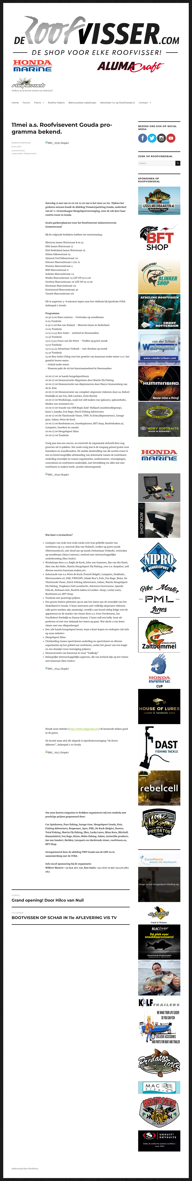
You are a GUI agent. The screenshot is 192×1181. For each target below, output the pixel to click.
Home (15, 102)
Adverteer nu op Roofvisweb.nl (117, 102)
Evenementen (18, 150)
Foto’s (37, 102)
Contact (143, 102)
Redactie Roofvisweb (21, 143)
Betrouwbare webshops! (82, 102)
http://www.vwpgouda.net (84, 728)
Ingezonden (17, 153)
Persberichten (30, 153)
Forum (26, 102)
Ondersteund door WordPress (25, 1169)
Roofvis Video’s (56, 102)
